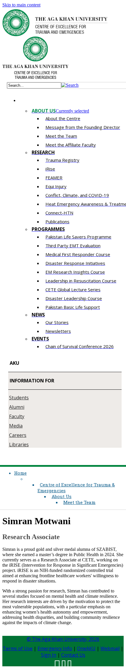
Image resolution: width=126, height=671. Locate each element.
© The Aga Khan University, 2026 (63, 639)
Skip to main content (21, 4)
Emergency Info (55, 648)
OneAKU (86, 648)
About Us (61, 496)
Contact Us (73, 655)
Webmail (110, 648)
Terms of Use (18, 648)
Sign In (48, 655)
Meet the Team (79, 502)
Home (20, 473)
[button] (70, 85)
